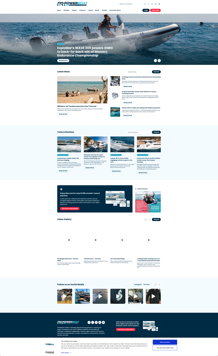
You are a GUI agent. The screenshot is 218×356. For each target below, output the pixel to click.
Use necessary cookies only (165, 347)
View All (156, 72)
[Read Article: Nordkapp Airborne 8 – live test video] (69, 240)
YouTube (146, 284)
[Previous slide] (155, 60)
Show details (65, 352)
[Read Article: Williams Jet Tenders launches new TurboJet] (82, 89)
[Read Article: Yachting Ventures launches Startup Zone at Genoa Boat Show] (115, 82)
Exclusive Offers (115, 10)
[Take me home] (72, 4)
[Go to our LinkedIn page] (155, 3)
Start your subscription (70, 208)
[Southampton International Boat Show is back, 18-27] (82, 296)
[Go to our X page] (148, 3)
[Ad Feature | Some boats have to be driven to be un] (100, 296)
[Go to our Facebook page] (144, 3)
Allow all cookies (165, 342)
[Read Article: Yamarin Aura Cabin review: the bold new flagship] (69, 144)
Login (146, 10)
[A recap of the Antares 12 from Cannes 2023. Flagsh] (117, 296)
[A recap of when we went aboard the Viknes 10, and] (153, 296)
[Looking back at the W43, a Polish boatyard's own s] (64, 296)
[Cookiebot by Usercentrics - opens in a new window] (49, 352)
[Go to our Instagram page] (152, 3)
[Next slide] (159, 60)
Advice (90, 10)
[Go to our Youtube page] (159, 3)
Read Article (63, 60)
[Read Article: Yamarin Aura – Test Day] (96, 240)
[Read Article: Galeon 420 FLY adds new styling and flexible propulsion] (115, 112)
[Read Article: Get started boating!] (122, 240)
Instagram (138, 284)
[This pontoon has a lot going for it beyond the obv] (135, 296)
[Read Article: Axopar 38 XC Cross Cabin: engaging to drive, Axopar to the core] (122, 144)
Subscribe (155, 10)
